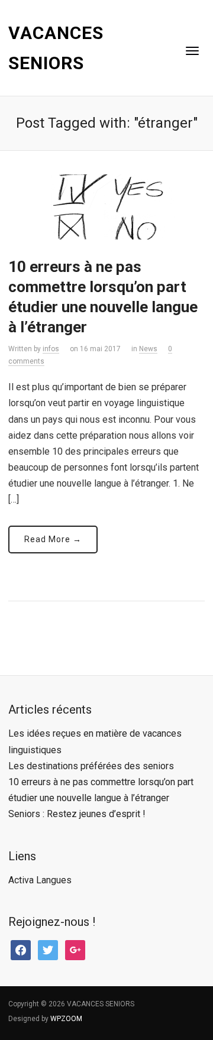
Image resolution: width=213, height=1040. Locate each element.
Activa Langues (40, 880)
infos (51, 349)
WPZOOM (66, 1019)
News (148, 349)
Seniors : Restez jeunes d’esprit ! (77, 813)
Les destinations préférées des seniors (91, 766)
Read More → (53, 539)
